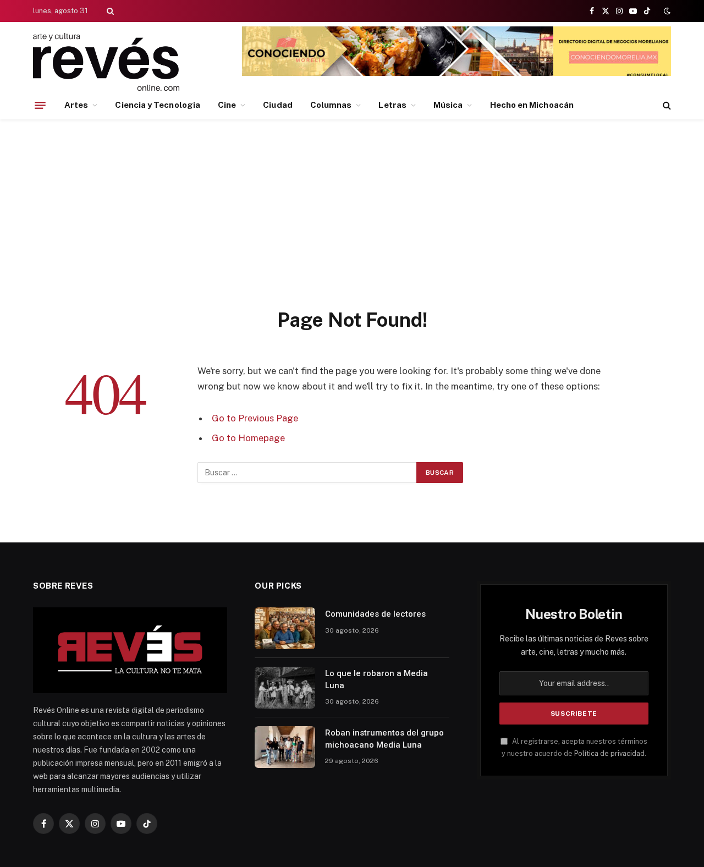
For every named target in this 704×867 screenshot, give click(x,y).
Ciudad (277, 104)
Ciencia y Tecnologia (157, 104)
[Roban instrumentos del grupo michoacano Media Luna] (285, 747)
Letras (392, 104)
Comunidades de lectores (375, 614)
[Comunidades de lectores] (285, 628)
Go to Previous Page (255, 418)
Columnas (331, 104)
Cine (227, 104)
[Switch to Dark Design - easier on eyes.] (666, 11)
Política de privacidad (609, 753)
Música (448, 104)
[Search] (109, 11)
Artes (76, 104)
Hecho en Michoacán (532, 104)
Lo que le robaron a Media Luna (376, 679)
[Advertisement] (352, 225)
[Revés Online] (106, 62)
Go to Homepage (248, 437)
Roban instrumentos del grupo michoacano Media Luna (384, 738)
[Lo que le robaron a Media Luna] (285, 688)
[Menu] (40, 105)
